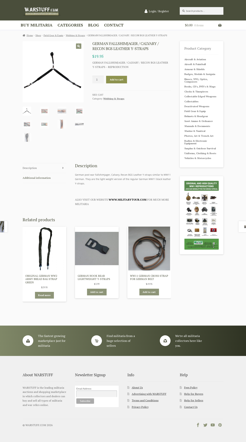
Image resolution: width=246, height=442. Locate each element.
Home (30, 35)
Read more (44, 295)
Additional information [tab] (37, 178)
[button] (78, 46)
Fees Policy (190, 387)
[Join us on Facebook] (198, 426)
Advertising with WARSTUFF (149, 394)
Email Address (83, 388)
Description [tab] (30, 168)
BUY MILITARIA (37, 25)
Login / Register (159, 11)
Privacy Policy (140, 407)
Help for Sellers (193, 400)
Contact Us (190, 407)
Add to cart (116, 79)
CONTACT (114, 25)
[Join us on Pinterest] (220, 426)
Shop (38, 35)
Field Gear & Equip (53, 35)
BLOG (93, 25)
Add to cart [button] (96, 292)
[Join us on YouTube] (212, 426)
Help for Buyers (193, 394)
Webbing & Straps (75, 35)
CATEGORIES (70, 25)
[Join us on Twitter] (205, 426)
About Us (137, 387)
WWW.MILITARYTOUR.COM (127, 199)
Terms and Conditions (145, 400)
